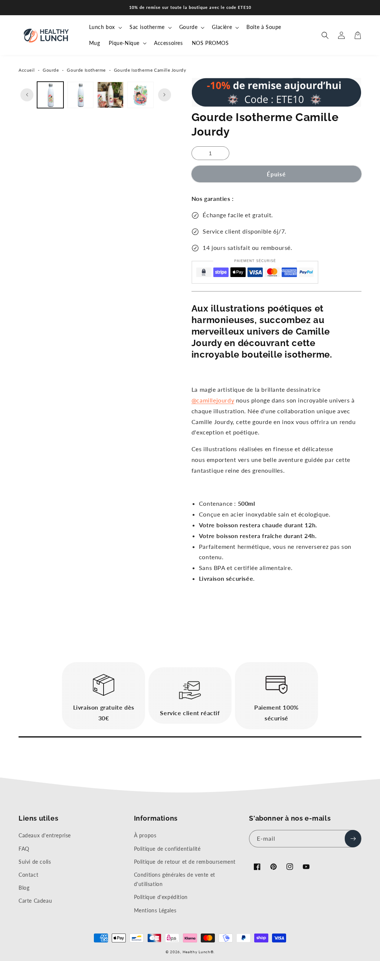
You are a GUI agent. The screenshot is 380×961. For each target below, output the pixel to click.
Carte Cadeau (35, 901)
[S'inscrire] (353, 838)
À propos (145, 835)
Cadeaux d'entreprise (45, 835)
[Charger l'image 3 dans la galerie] (110, 95)
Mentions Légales (155, 910)
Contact (28, 875)
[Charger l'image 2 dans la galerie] (80, 95)
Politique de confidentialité (167, 849)
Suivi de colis (35, 862)
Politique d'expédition (161, 897)
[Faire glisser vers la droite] (164, 94)
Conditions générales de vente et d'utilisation (174, 879)
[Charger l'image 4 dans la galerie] (140, 95)
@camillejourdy (212, 400)
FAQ (24, 849)
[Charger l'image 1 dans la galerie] (50, 95)
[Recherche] (325, 35)
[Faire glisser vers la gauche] (26, 94)
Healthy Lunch (196, 951)
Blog (24, 888)
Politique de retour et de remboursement (185, 862)
